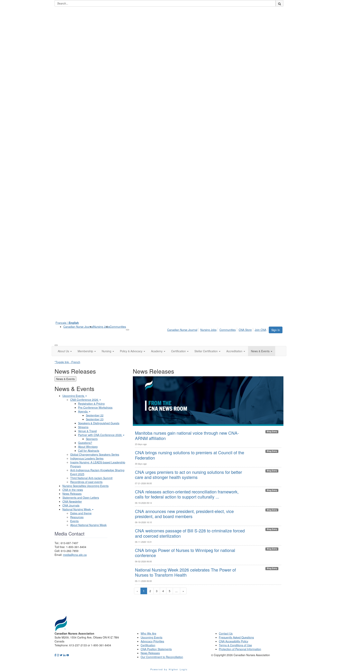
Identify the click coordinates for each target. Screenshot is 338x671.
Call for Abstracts (88, 450)
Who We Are (148, 633)
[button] (65, 351)
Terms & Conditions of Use (235, 645)
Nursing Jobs (101, 327)
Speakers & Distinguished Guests (98, 423)
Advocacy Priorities (152, 641)
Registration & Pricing (91, 403)
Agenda (83, 411)
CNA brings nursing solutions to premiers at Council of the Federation (189, 455)
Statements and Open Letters (80, 497)
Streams (83, 427)
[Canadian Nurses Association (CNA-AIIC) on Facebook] (55, 655)
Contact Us (226, 633)
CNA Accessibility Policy (233, 641)
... (176, 591)
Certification (148, 645)
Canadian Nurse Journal (78, 327)
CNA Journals (70, 505)
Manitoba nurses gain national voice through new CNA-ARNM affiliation (187, 435)
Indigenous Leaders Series (86, 458)
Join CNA (260, 330)
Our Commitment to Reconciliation (162, 657)
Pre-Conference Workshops (95, 407)
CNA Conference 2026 (84, 400)
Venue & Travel (87, 431)
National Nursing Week (77, 509)
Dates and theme (81, 513)
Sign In (275, 330)
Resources (77, 517)
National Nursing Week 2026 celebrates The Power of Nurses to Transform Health (185, 572)
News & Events (65, 379)
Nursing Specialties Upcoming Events (85, 486)
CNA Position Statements (156, 649)
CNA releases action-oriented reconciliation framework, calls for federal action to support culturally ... (187, 494)
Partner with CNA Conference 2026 (100, 435)
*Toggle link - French (67, 362)
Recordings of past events (86, 482)
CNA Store (245, 330)
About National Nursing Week (88, 525)
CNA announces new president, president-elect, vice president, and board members (184, 513)
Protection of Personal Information (240, 649)
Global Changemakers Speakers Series (94, 454)
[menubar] (218, 329)
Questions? (85, 443)
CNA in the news (72, 490)
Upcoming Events (73, 396)
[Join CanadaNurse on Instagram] (58, 655)
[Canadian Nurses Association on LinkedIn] (64, 655)
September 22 (94, 415)
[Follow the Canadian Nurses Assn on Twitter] (61, 655)
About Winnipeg (88, 447)
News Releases (72, 494)
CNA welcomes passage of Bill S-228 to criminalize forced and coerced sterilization (190, 533)
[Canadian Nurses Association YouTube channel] (67, 655)
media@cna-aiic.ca (75, 555)
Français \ (67, 323)
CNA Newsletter (72, 501)
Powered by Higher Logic (169, 669)
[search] (279, 3)
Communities (118, 327)
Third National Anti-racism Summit (91, 478)
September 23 (94, 419)
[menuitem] (78, 327)
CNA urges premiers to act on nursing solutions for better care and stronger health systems (188, 474)
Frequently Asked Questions (236, 637)
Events (74, 521)
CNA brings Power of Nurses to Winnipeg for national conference (185, 552)
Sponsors (92, 439)
